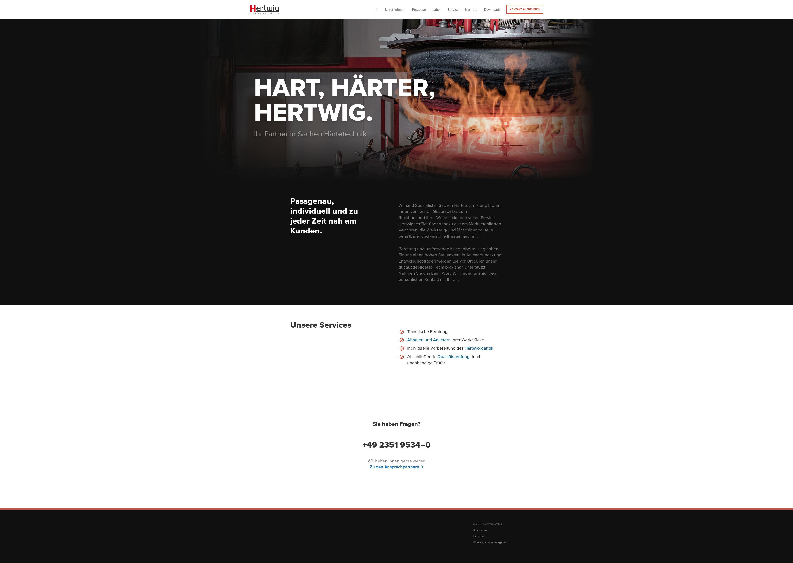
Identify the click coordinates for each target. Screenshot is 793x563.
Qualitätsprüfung (453, 356)
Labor (436, 9)
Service (453, 9)
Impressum (480, 536)
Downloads (492, 9)
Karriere (471, 9)
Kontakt (525, 9)
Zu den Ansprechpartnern (394, 466)
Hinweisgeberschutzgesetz (490, 542)
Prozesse (419, 9)
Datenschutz (481, 530)
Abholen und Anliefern (429, 339)
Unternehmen (395, 9)
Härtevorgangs (479, 347)
